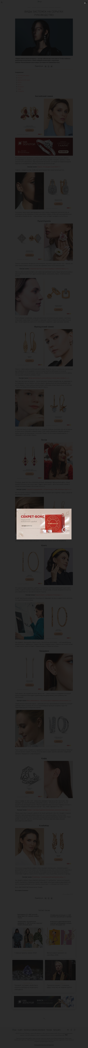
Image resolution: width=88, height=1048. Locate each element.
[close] (85, 3)
